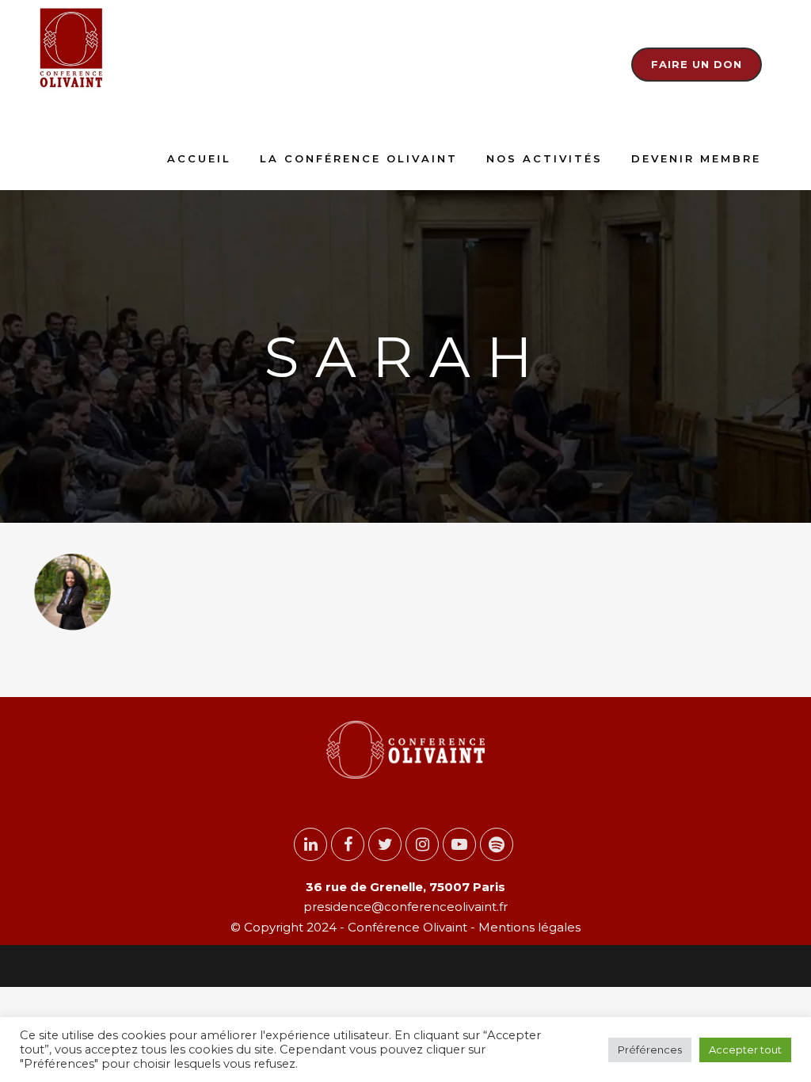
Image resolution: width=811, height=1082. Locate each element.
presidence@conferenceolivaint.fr (405, 906)
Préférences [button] (650, 1049)
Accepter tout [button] (745, 1049)
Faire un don (696, 64)
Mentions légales (528, 927)
